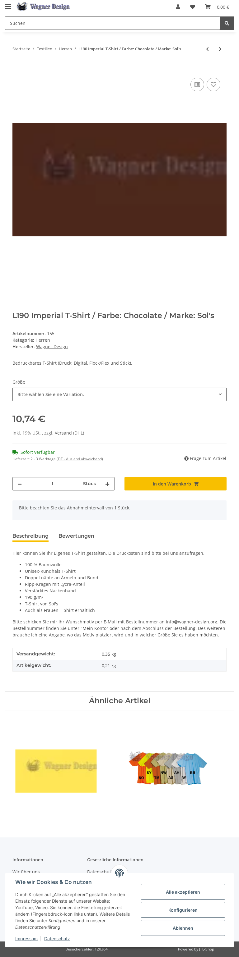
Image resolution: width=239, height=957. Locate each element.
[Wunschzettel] (192, 7)
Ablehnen (183, 928)
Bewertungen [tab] (76, 536)
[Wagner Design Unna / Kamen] (44, 7)
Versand (64, 433)
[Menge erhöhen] (107, 483)
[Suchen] (227, 23)
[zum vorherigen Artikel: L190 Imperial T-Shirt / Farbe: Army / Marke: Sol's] (207, 49)
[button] (178, 7)
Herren (42, 340)
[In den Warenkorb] (17, 69)
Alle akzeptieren (183, 892)
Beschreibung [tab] (30, 536)
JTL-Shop (206, 949)
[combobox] (119, 394)
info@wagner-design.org (191, 622)
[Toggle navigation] (8, 4)
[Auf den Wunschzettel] (213, 84)
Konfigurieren (183, 910)
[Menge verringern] (19, 483)
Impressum (26, 938)
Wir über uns (26, 872)
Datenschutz (57, 938)
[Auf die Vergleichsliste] (197, 84)
